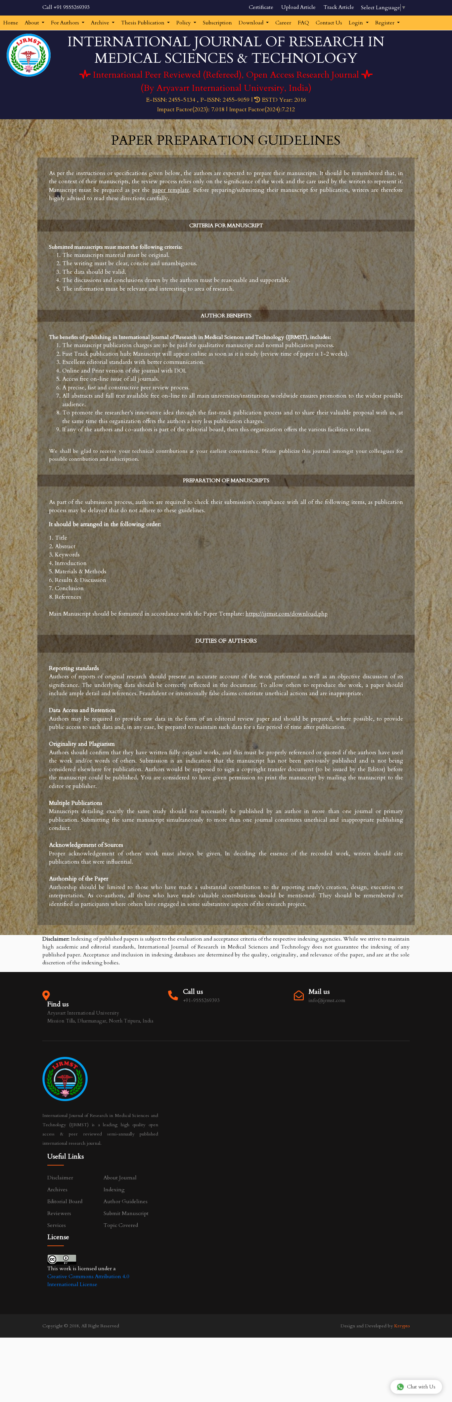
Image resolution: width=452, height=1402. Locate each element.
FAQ (303, 22)
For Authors (65, 22)
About (32, 22)
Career (283, 22)
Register (385, 22)
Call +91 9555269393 (66, 7)
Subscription (217, 22)
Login (356, 22)
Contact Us (329, 22)
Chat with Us (421, 1387)
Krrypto (402, 1326)
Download (252, 22)
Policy (184, 22)
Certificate (261, 7)
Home (10, 22)
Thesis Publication (143, 22)
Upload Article (298, 7)
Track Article (339, 7)
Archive (101, 22)
